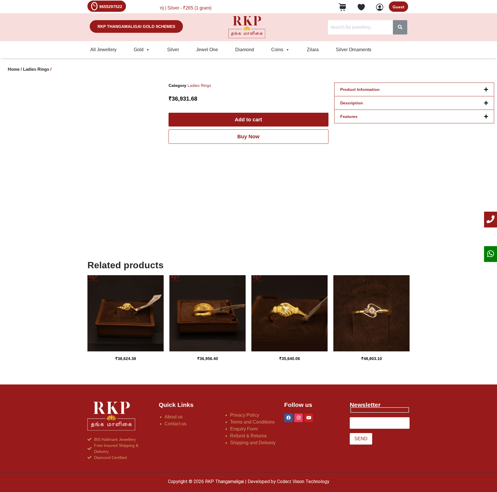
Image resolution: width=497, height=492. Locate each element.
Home (14, 69)
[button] (414, 89)
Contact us (175, 423)
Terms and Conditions (252, 422)
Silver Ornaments (353, 49)
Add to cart (248, 119)
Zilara (313, 49)
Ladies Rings (36, 69)
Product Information (360, 89)
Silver (173, 49)
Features (349, 116)
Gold (139, 49)
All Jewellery (103, 49)
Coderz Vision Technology (303, 481)
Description (351, 103)
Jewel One (207, 49)
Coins (277, 49)
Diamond (244, 49)
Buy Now (248, 136)
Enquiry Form (244, 428)
